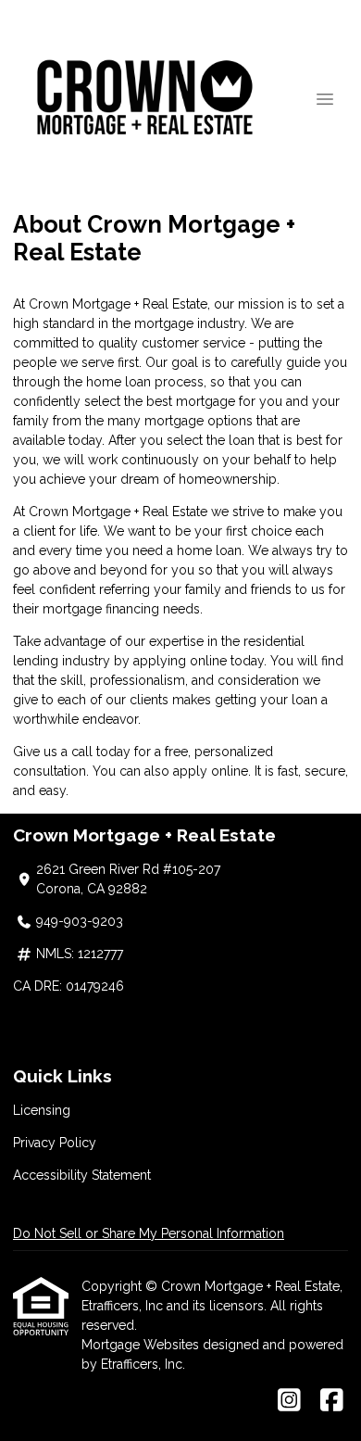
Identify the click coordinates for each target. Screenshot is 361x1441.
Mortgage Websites (142, 1344)
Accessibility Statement (82, 1175)
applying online (180, 660)
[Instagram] (289, 1401)
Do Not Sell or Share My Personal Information (148, 1233)
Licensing (41, 1110)
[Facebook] (332, 1401)
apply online (210, 771)
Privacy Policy (54, 1142)
